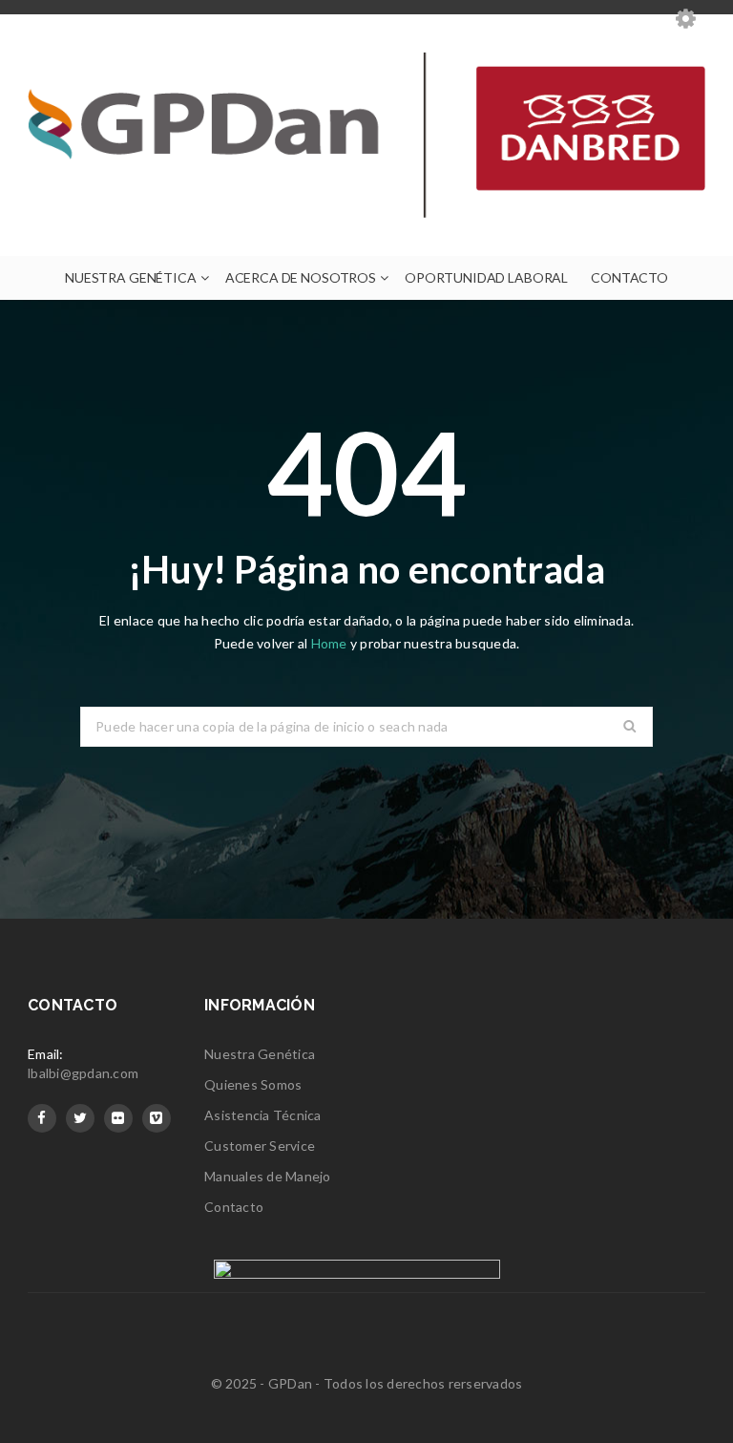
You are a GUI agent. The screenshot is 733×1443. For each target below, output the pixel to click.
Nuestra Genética (259, 1054)
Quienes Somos (253, 1084)
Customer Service (259, 1145)
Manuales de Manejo (267, 1176)
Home (330, 643)
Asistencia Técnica (263, 1115)
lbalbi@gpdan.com (83, 1073)
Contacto (233, 1207)
